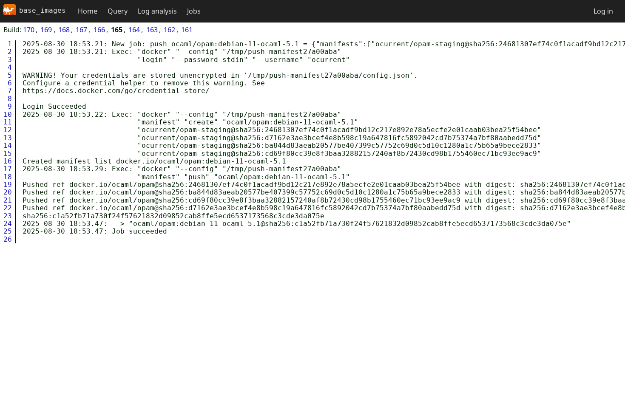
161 (187, 29)
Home (87, 11)
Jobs (194, 11)
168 (64, 29)
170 (28, 29)
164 (134, 29)
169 (46, 29)
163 (152, 29)
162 (169, 29)
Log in (603, 11)
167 (81, 29)
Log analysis (157, 11)
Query (118, 11)
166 (99, 29)
